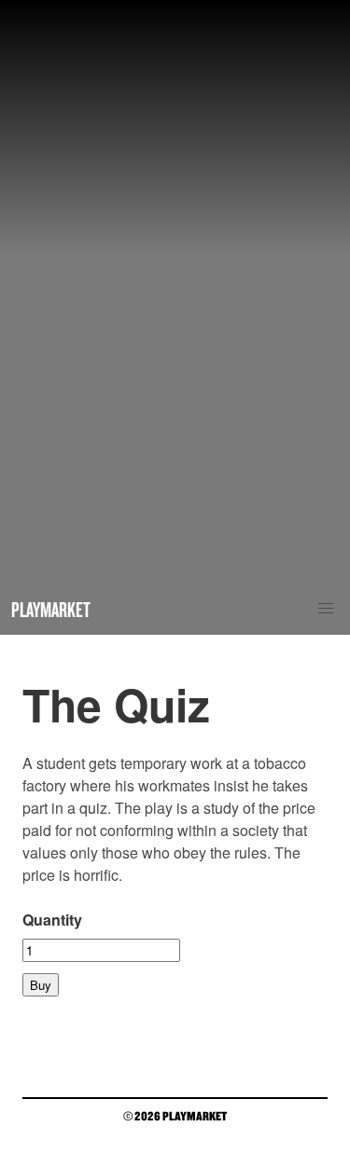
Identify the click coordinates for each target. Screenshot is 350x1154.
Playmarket (51, 609)
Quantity (52, 919)
